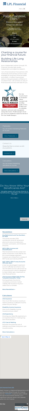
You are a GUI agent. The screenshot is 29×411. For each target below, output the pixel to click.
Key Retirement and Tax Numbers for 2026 (13, 235)
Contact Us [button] (8, 153)
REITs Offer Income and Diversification (10, 249)
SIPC (10, 394)
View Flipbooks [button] (9, 136)
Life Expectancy (7, 314)
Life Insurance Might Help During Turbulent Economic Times (13, 277)
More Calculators (8, 332)
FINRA (7, 394)
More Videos (14, 197)
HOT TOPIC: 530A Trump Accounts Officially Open (13, 262)
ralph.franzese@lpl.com (14, 43)
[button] (22, 8)
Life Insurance (7, 299)
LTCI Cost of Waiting (9, 322)
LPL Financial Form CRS (7, 387)
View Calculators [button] (10, 170)
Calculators (7, 296)
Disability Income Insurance (11, 307)
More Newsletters (8, 289)
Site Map (2, 404)
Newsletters (7, 232)
